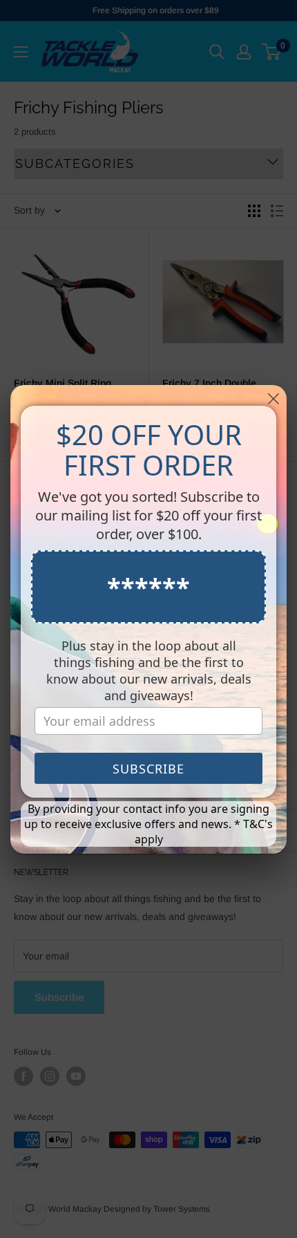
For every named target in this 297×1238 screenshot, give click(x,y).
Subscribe (148, 768)
